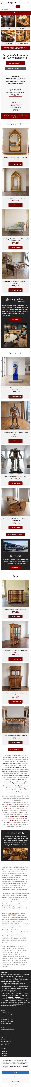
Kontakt (3, 1039)
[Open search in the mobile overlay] (11, 6)
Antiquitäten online (16, 812)
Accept (15, 1072)
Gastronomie (20, 780)
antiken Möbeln (21, 806)
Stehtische (10, 997)
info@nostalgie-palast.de (13, 845)
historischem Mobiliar (12, 804)
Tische (9, 986)
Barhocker (11, 775)
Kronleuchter (6, 786)
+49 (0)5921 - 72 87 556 (7, 1019)
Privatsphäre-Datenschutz (7, 1045)
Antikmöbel (13, 816)
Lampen (15, 784)
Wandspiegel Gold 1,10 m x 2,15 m (16, 198)
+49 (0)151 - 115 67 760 (7, 1021)
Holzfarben (4, 1053)
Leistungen (4, 1051)
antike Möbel (12, 913)
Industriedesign (20, 788)
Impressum (4, 1048)
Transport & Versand (6, 1041)
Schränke (3, 986)
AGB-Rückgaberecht (6, 1043)
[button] (4, 335)
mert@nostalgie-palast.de (15, 95)
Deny (15, 1076)
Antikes (3, 983)
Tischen (22, 767)
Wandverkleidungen (23, 775)
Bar (13, 773)
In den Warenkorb (15, 164)
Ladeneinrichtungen (8, 782)
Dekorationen (17, 763)
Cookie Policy (15, 1084)
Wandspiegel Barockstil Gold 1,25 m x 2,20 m (15, 157)
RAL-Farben (4, 1055)
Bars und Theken (7, 771)
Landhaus (7, 790)
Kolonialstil (17, 790)
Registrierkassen (23, 786)
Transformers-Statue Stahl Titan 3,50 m (15, 476)
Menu (15, 13)
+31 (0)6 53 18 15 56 (6, 1023)
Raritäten (6, 763)
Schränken (5, 769)
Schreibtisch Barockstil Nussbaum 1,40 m (15, 735)
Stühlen (17, 767)
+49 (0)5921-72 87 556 (15, 104)
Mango (26, 986)
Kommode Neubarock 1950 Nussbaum (15, 609)
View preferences (15, 1081)
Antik (9, 788)
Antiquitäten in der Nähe (17, 820)
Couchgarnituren (9, 767)
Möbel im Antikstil (12, 822)
